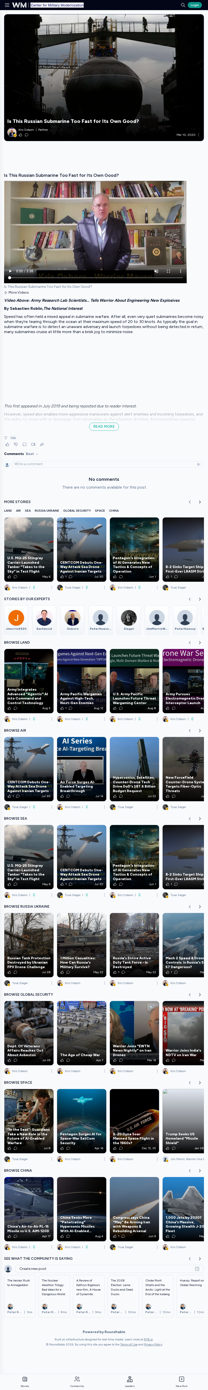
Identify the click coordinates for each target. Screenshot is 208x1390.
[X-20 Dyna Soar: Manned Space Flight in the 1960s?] (134, 1121)
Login (195, 5)
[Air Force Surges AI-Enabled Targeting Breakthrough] (81, 769)
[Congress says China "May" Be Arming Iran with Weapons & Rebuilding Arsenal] (134, 1209)
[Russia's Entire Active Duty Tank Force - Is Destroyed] (134, 945)
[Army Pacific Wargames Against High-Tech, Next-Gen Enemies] (81, 681)
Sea (13, 438)
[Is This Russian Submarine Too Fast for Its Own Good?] (104, 77)
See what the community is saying (38, 1258)
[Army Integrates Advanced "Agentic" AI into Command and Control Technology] (29, 681)
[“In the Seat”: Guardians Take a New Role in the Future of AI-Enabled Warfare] (29, 1121)
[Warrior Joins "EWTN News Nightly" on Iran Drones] (134, 1033)
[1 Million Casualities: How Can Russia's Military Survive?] (81, 945)
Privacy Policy (153, 1344)
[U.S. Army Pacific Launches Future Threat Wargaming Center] (134, 681)
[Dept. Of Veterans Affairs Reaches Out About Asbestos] (29, 1033)
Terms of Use (128, 1344)
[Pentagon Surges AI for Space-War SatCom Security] (81, 1121)
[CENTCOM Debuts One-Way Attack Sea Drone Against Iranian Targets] (81, 549)
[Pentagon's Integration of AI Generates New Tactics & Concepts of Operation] (134, 549)
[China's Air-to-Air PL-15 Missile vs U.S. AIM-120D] (29, 1209)
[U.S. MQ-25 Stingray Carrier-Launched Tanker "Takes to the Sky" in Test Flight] (29, 549)
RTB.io (148, 1339)
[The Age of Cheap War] (81, 1033)
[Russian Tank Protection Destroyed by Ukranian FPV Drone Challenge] (29, 945)
